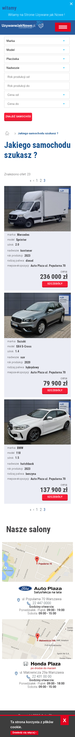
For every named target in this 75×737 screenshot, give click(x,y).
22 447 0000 (41, 603)
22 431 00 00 (41, 676)
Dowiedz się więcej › (24, 732)
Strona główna (9, 133)
